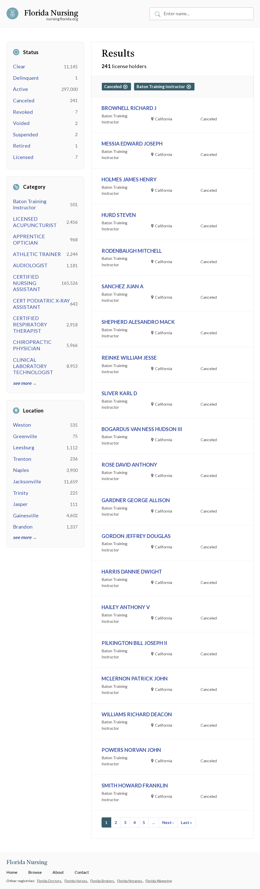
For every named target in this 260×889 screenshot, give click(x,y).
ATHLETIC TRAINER (37, 254)
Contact (82, 872)
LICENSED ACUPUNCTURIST (35, 222)
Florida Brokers (102, 881)
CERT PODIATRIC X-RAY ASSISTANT (41, 303)
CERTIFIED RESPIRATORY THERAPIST (30, 324)
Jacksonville (27, 481)
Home (11, 872)
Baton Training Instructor (29, 204)
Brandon (22, 526)
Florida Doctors (49, 881)
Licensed (23, 157)
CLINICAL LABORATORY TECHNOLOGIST (33, 366)
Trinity (20, 493)
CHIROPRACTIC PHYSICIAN (32, 345)
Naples (21, 470)
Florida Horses (76, 881)
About (58, 872)
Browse (35, 872)
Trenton (22, 459)
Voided (21, 123)
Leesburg (23, 447)
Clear (19, 66)
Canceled (24, 100)
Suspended (25, 134)
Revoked (23, 112)
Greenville (25, 436)
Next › (168, 822)
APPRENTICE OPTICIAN (29, 239)
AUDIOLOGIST (30, 265)
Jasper (20, 504)
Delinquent (26, 78)
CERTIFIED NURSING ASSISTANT (26, 283)
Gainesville (26, 515)
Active (20, 89)
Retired (21, 145)
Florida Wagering (158, 881)
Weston (22, 425)
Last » (186, 822)
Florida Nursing (51, 13)
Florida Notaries (130, 881)
